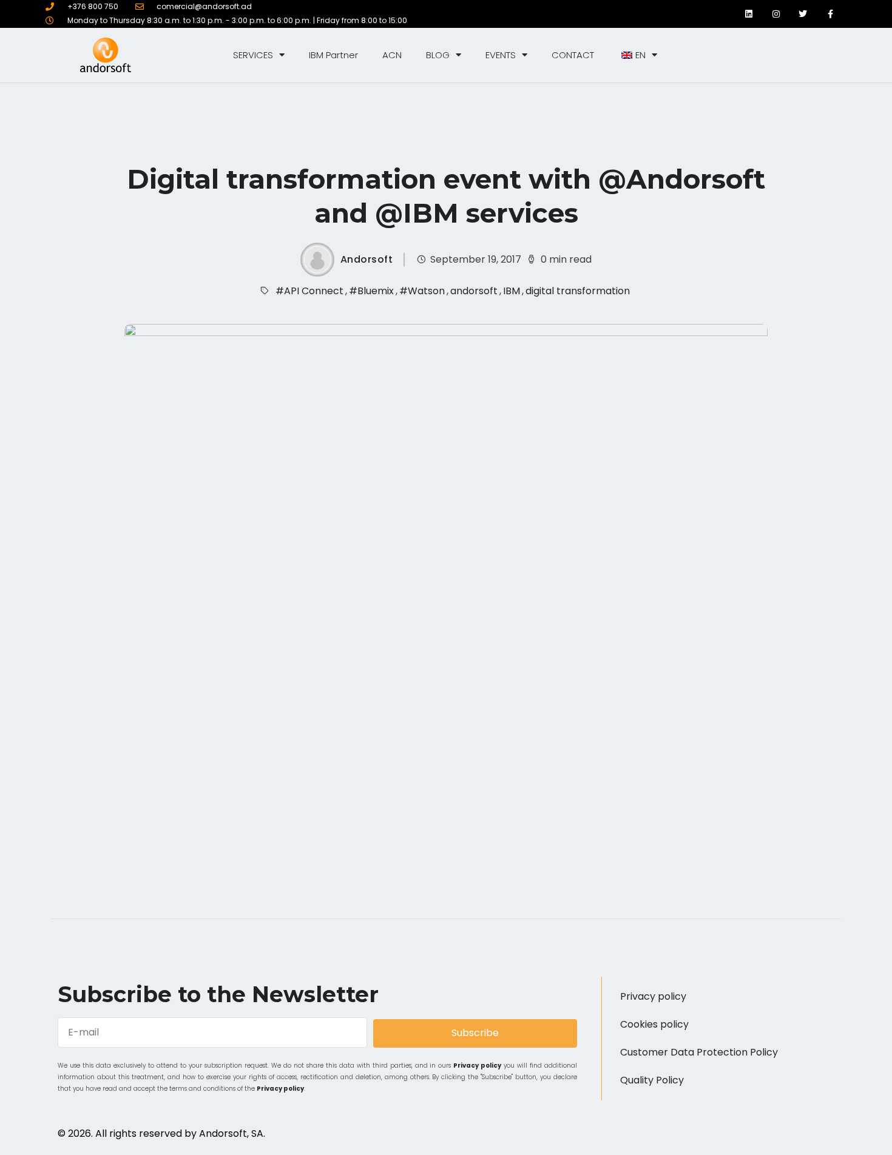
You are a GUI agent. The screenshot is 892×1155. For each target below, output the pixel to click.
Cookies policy (654, 1024)
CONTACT (573, 55)
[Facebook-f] (830, 13)
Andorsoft (366, 259)
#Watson (422, 291)
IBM (511, 291)
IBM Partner (333, 55)
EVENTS (500, 55)
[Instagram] (775, 13)
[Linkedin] (748, 13)
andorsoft (474, 291)
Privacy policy (477, 1065)
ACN (392, 55)
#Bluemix (371, 291)
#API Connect (309, 291)
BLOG (438, 55)
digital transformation (577, 291)
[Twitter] (803, 13)
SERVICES (253, 55)
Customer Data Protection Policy (699, 1052)
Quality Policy (652, 1080)
